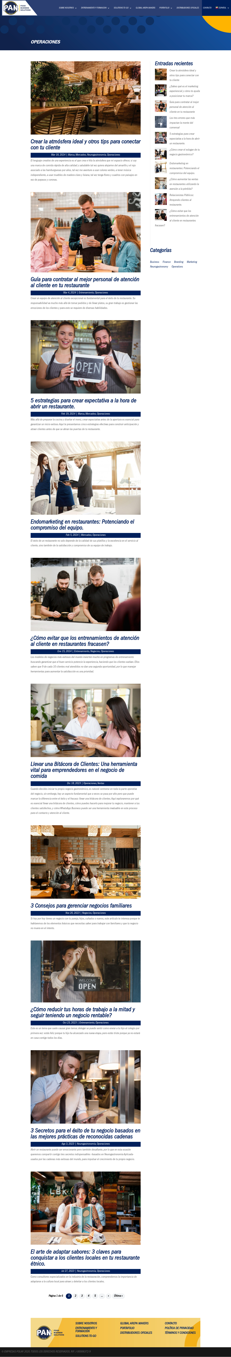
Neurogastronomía (96, 155)
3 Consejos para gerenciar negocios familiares (81, 906)
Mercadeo (81, 155)
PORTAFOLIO (164, 8)
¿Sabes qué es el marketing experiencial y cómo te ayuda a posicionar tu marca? (185, 91)
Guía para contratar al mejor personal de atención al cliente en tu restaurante (85, 283)
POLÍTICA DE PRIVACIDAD (179, 1328)
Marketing (192, 262)
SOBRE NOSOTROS (66, 8)
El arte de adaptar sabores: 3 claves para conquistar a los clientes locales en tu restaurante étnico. (85, 1258)
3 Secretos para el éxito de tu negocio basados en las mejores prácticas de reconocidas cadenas (85, 1134)
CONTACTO (207, 8)
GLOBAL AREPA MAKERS (145, 8)
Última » (118, 1296)
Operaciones (113, 155)
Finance (167, 262)
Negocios (95, 651)
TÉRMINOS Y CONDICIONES (180, 1333)
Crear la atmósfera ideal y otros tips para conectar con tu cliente (184, 75)
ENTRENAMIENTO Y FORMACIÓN (86, 1330)
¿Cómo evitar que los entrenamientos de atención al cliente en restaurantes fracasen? (85, 642)
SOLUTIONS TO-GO (121, 8)
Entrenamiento (86, 293)
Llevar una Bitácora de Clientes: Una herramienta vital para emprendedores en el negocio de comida (84, 771)
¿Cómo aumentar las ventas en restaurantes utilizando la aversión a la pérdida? (184, 184)
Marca (71, 155)
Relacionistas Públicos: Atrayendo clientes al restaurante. (182, 200)
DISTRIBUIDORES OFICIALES (188, 8)
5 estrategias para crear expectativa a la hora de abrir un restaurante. (185, 139)
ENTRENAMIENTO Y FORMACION (94, 8)
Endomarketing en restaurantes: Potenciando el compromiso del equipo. (82, 525)
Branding (178, 262)
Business (154, 262)
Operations (177, 267)
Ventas (100, 783)
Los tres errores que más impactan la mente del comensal (182, 123)
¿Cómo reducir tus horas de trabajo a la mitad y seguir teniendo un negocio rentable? (83, 1013)
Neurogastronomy (159, 267)
